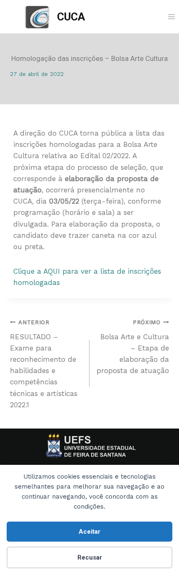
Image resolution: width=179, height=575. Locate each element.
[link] (54, 17)
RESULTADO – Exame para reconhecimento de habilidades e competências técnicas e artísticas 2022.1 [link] (43, 364)
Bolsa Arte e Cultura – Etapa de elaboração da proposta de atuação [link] (133, 347)
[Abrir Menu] (171, 16)
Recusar (89, 557)
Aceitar (89, 531)
